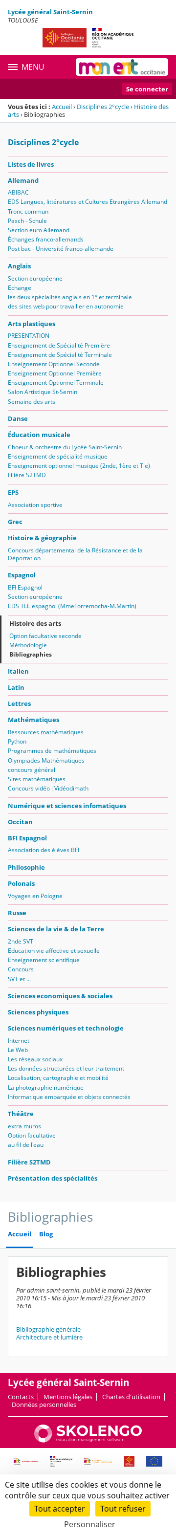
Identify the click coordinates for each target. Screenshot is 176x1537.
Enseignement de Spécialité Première (59, 345)
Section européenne (35, 278)
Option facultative (32, 1135)
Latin (16, 687)
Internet (18, 1040)
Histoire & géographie (42, 537)
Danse (18, 418)
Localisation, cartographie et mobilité (58, 1078)
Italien (18, 671)
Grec (15, 521)
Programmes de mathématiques (52, 751)
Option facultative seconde (45, 636)
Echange (19, 288)
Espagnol (22, 575)
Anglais (19, 266)
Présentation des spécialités (52, 1178)
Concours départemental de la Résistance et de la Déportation (75, 554)
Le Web (18, 1050)
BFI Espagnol (25, 587)
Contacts (21, 1397)
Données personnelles (44, 1404)
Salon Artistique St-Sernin (42, 392)
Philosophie (26, 867)
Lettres (19, 703)
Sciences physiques (38, 1012)
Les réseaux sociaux (35, 1059)
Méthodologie (28, 645)
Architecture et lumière (49, 1337)
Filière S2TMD (27, 475)
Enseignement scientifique (44, 960)
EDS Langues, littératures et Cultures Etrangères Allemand (87, 202)
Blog (46, 1234)
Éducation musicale (39, 434)
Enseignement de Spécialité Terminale (60, 355)
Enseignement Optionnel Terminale (56, 382)
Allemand (23, 180)
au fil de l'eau (26, 1145)
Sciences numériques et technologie (66, 1028)
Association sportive (35, 505)
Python (17, 741)
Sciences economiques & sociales (60, 995)
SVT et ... (19, 979)
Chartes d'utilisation (131, 1397)
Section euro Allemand (38, 230)
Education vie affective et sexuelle (54, 950)
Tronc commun (28, 211)
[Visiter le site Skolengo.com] (88, 1440)
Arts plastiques (31, 323)
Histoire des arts (35, 623)
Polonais (21, 883)
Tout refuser (123, 1508)
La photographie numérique (46, 1087)
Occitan (20, 821)
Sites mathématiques (37, 779)
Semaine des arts (31, 401)
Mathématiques (33, 719)
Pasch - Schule (27, 221)
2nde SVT (20, 941)
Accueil (62, 106)
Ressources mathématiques (46, 732)
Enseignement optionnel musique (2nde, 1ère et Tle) (79, 465)
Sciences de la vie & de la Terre (56, 928)
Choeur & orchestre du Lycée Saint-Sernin (65, 447)
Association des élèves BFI (43, 850)
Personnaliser (89, 1524)
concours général (31, 770)
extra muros (24, 1126)
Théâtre (21, 1113)
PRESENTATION (28, 335)
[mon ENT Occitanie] (122, 67)
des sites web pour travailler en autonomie (66, 306)
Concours (21, 969)
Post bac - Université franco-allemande (60, 248)
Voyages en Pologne (35, 896)
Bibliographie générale (48, 1329)
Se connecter (147, 89)
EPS (13, 492)
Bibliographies (30, 654)
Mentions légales (68, 1397)
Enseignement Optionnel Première (55, 373)
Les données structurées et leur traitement (66, 1068)
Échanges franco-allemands (46, 239)
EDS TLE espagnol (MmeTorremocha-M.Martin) (72, 606)
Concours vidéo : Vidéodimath (48, 788)
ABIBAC (18, 192)
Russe (17, 912)
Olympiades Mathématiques (46, 760)
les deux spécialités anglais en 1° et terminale (70, 297)
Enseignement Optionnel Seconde (54, 364)
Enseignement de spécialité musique (58, 456)
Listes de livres (31, 164)
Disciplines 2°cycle (103, 106)
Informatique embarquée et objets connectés (69, 1097)
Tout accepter (59, 1508)
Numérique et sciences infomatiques (67, 805)
